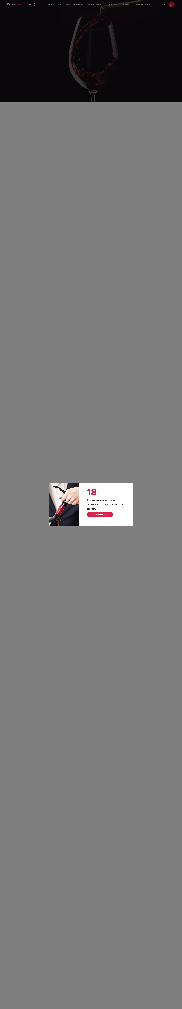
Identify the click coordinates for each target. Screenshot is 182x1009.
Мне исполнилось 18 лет (100, 514)
